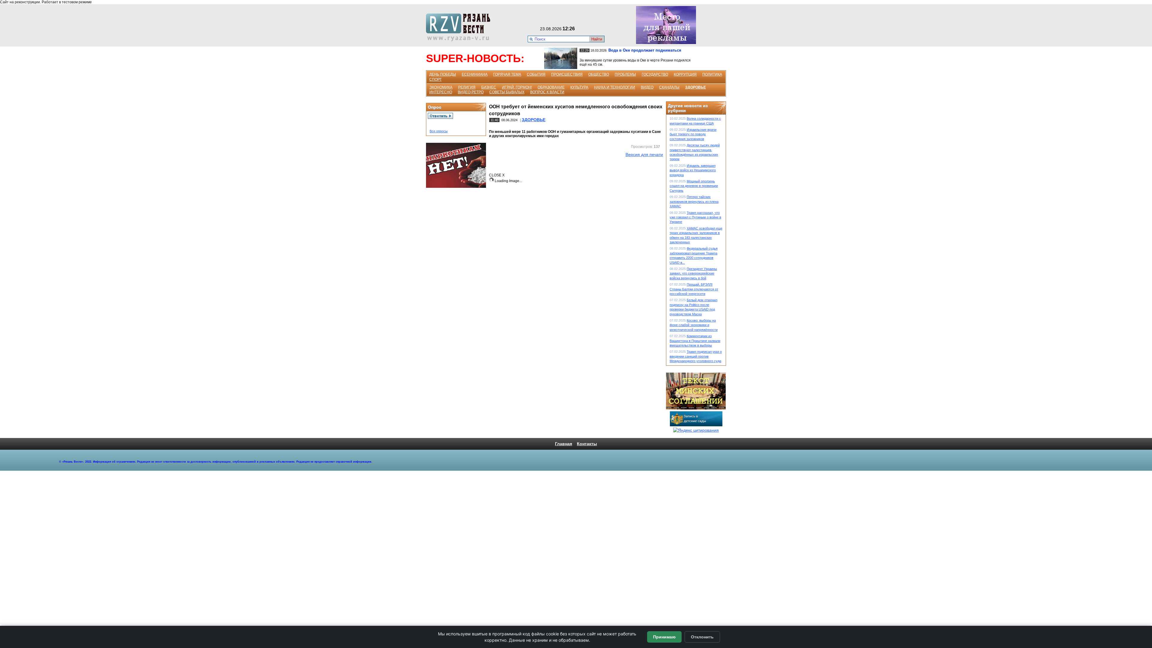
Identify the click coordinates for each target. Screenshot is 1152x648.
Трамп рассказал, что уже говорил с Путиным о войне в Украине (695, 217)
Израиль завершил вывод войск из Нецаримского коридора (693, 170)
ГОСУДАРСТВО (655, 74)
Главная (563, 443)
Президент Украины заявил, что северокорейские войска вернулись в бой (693, 273)
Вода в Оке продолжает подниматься (644, 50)
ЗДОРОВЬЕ (695, 87)
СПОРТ (435, 79)
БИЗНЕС (488, 87)
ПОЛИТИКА (712, 74)
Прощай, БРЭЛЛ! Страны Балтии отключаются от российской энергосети (694, 289)
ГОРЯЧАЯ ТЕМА (507, 74)
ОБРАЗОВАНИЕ (551, 87)
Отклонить (702, 636)
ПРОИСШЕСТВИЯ (567, 74)
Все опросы (439, 131)
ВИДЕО (647, 87)
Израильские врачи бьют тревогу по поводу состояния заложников (693, 134)
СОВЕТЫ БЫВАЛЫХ (506, 92)
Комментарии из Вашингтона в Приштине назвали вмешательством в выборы (695, 340)
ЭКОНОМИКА (440, 87)
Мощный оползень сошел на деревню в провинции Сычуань (694, 185)
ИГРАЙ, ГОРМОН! (517, 87)
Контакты (587, 443)
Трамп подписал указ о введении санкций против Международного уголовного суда (696, 356)
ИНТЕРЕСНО (440, 92)
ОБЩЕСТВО (598, 74)
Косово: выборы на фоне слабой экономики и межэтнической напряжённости (694, 325)
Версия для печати (644, 154)
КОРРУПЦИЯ (685, 74)
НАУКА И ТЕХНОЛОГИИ (614, 87)
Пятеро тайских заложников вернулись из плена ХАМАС (694, 201)
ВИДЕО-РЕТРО (471, 92)
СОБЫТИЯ (536, 74)
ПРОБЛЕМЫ (625, 74)
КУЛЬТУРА (579, 87)
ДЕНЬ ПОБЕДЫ (442, 74)
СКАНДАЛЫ (669, 87)
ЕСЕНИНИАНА (475, 74)
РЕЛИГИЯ (467, 87)
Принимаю (664, 636)
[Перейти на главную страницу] (460, 40)
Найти (596, 39)
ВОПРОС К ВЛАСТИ (547, 92)
